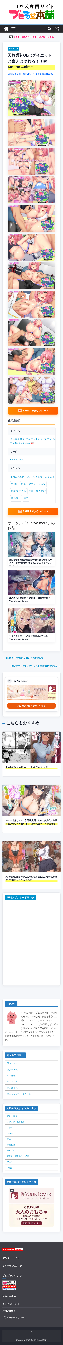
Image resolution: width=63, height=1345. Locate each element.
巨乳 (30, 491)
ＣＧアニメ (13, 49)
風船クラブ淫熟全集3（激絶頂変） (25, 658)
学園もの (11, 1145)
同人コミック (13, 1063)
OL (28, 477)
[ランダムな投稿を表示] (57, 29)
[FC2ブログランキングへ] (9, 1287)
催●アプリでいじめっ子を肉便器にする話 (34, 666)
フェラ (10, 1162)
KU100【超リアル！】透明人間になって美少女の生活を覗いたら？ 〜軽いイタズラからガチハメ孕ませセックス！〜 (31, 822)
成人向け (41, 491)
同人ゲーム (12, 1069)
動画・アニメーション (33, 484)
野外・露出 (12, 1116)
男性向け (16, 498)
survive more (17, 459)
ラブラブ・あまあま (16, 1122)
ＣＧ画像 (11, 1075)
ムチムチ (50, 477)
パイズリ (37, 477)
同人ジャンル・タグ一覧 (19, 1094)
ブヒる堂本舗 (40, 1340)
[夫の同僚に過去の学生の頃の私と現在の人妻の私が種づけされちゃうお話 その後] (31, 843)
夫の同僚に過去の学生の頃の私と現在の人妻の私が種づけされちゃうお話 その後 (31, 878)
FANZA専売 (17, 477)
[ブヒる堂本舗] (6, 29)
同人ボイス (12, 1088)
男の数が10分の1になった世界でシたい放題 (27, 767)
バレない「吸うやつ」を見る (31, 706)
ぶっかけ (11, 1133)
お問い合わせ (8, 1310)
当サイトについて (11, 1304)
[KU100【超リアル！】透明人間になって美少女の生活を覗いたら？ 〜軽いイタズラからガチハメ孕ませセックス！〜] (31, 787)
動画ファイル (18, 491)
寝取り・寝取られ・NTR (18, 1156)
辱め (26, 498)
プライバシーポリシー (13, 1317)
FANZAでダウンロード (35, 410)
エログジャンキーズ (12, 1266)
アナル (10, 1127)
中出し (15, 484)
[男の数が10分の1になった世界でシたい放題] (31, 733)
